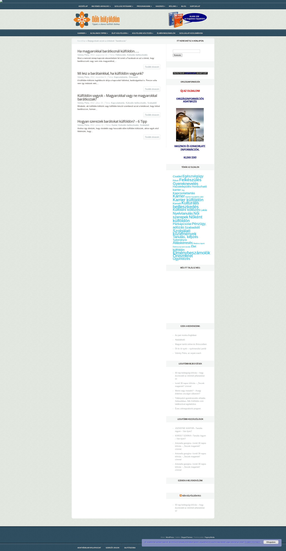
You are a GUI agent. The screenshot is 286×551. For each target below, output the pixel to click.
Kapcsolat (195, 6)
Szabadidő (152, 103)
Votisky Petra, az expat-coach (188, 353)
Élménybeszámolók (166, 33)
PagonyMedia (209, 537)
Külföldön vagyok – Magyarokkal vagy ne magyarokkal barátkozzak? (117, 97)
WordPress (170, 537)
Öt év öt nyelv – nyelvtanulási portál (190, 349)
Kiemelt (177, 203)
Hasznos (160, 6)
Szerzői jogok (112, 548)
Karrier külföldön (188, 199)
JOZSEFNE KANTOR (184, 428)
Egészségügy (192, 176)
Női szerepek (186, 215)
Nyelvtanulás (183, 213)
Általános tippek (99, 33)
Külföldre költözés (142, 33)
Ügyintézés (181, 259)
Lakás (204, 210)
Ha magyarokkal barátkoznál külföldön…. (108, 51)
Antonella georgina (183, 443)
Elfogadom (271, 542)
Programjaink (144, 6)
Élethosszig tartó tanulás (182, 247)
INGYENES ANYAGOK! (101, 6)
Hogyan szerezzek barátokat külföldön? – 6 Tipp (112, 121)
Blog (183, 6)
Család (177, 176)
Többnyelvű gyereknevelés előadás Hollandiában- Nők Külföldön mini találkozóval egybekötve (190, 401)
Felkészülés (121, 55)
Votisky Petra (83, 55)
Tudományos (180, 239)
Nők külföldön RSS (191, 496)
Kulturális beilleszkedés (137, 55)
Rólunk (173, 6)
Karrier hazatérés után (194, 197)
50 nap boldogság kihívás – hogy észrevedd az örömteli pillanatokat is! (190, 376)
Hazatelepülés (182, 186)
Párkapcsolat (182, 223)
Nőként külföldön (187, 219)
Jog (182, 190)
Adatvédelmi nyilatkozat (89, 548)
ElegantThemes (186, 537)
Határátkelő (180, 340)
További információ (253, 542)
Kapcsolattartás (121, 77)
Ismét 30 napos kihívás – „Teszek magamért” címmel (190, 446)
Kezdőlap (83, 6)
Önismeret (133, 77)
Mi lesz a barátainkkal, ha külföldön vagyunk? (110, 73)
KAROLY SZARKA (183, 436)
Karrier (82, 33)
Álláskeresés (183, 243)
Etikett (176, 180)
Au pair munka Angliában (185, 335)
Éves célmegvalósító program (188, 408)
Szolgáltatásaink (124, 6)
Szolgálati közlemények (191, 33)
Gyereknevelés (185, 184)
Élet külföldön (120, 33)
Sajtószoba (130, 548)
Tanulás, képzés (185, 237)
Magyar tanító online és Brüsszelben (191, 344)
